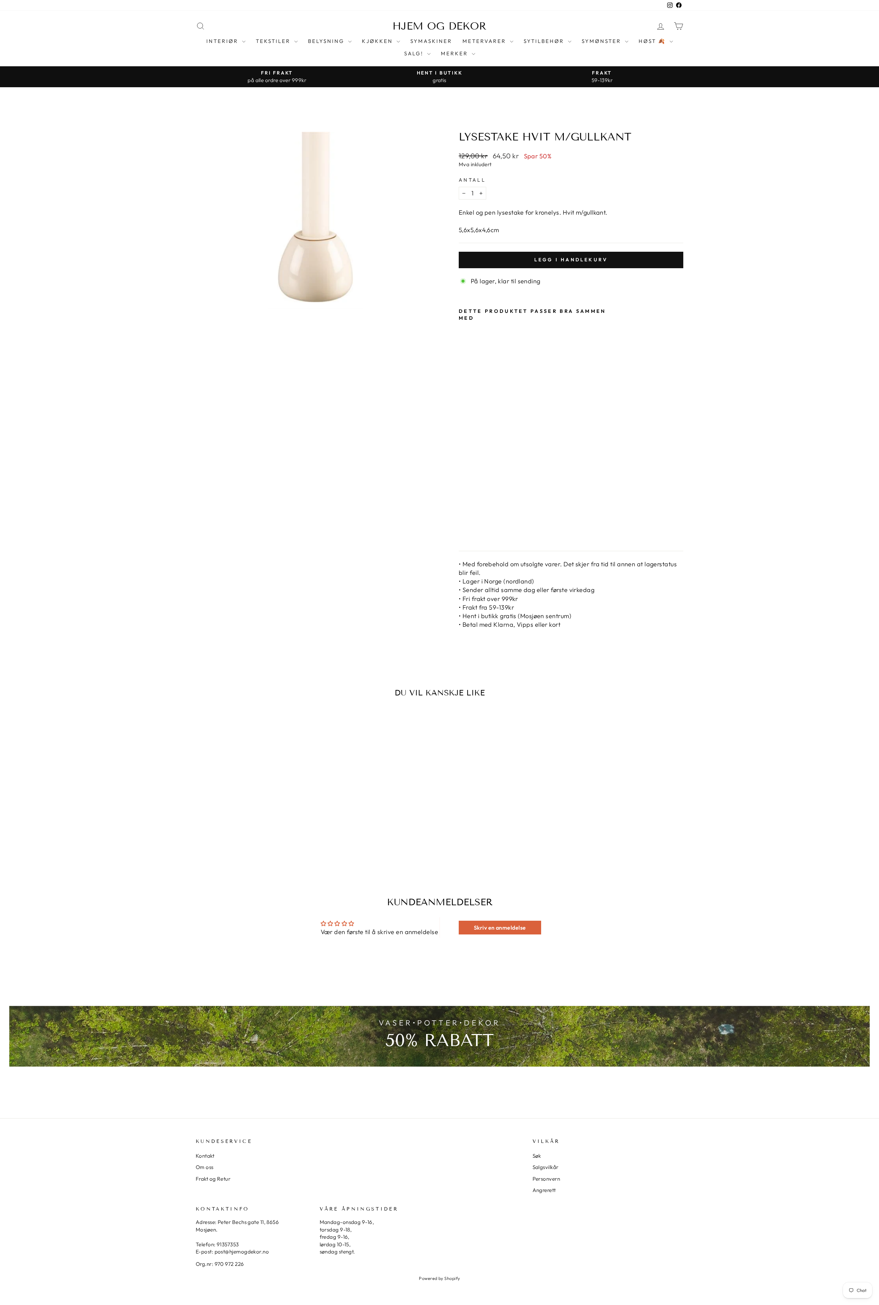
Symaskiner (431, 41)
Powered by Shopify (439, 1278)
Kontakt (205, 1156)
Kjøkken (378, 41)
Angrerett (544, 1190)
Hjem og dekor (439, 26)
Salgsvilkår (546, 1167)
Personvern (546, 1179)
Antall (472, 180)
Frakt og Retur (213, 1179)
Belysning (327, 41)
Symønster (602, 41)
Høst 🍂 (653, 41)
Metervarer (485, 41)
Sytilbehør (545, 41)
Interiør (223, 41)
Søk (537, 1156)
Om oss (205, 1167)
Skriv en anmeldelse (500, 927)
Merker (455, 53)
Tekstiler (274, 41)
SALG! (414, 53)
